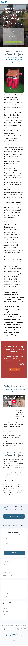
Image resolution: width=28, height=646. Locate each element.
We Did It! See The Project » (13, 42)
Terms (22, 641)
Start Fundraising (6, 585)
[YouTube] (14, 634)
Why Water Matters (6, 572)
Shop (4, 614)
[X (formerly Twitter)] (17, 634)
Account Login (5, 616)
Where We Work (6, 569)
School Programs (6, 593)
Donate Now (15, 516)
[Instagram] (10, 634)
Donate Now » (14, 369)
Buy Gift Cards (5, 587)
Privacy (19, 641)
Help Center (22, 525)
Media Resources (6, 606)
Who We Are (5, 564)
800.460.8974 (15, 523)
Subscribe (14, 552)
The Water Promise (6, 567)
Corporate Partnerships (7, 590)
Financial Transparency (7, 575)
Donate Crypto (5, 596)
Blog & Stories (5, 611)
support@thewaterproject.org (10, 525)
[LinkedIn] (21, 634)
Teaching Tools (5, 608)
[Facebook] (6, 634)
